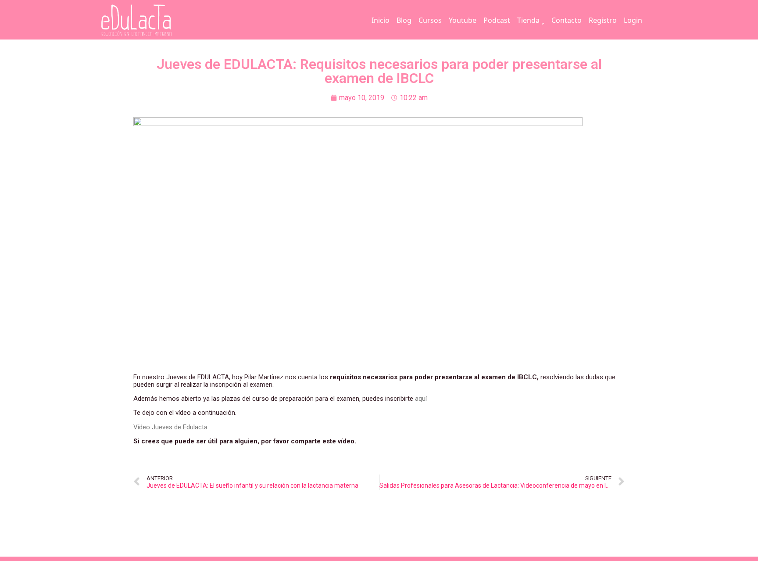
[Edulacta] (154, 20)
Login (633, 20)
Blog (404, 20)
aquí (421, 399)
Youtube (462, 20)
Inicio (381, 20)
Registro (603, 20)
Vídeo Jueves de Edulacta (170, 427)
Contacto (566, 20)
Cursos (430, 20)
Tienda (528, 20)
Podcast (496, 20)
